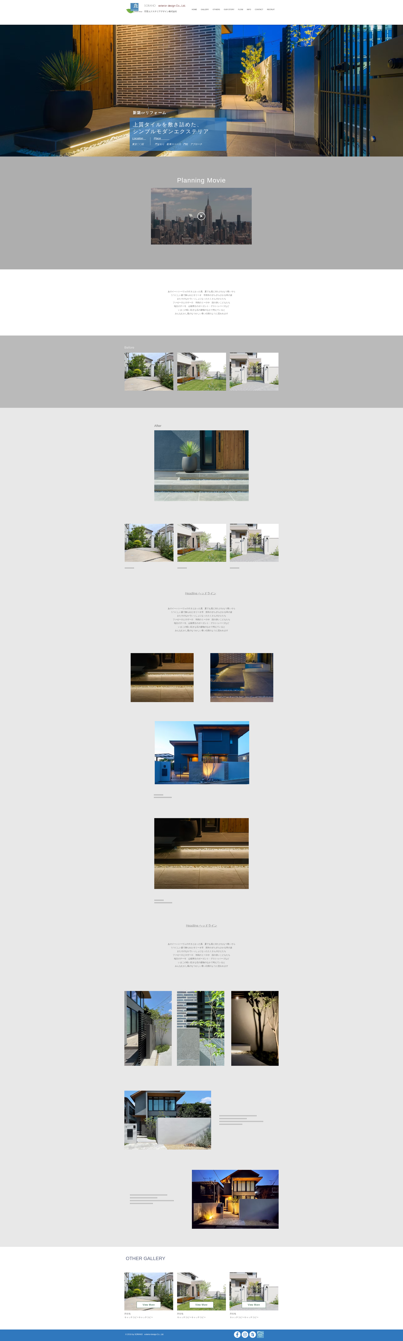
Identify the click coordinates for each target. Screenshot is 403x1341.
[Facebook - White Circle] (237, 1334)
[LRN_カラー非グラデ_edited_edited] (260, 1334)
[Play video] (201, 216)
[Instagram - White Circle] (245, 1334)
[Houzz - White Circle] (252, 1334)
